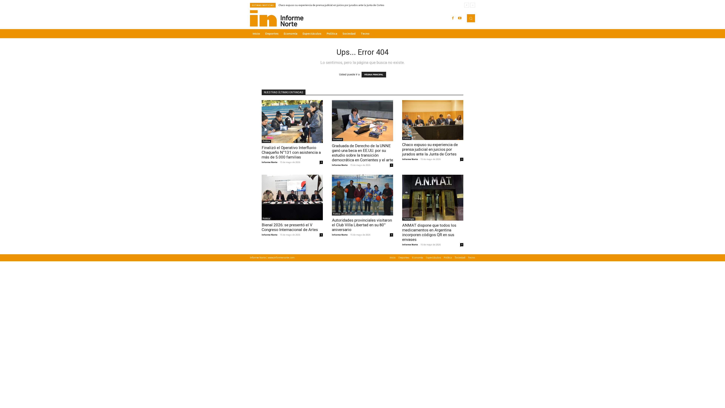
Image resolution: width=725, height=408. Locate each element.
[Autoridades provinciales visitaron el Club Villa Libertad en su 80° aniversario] (362, 195)
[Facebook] (453, 18)
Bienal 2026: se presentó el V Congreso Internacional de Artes (290, 227)
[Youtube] (459, 18)
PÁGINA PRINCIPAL (373, 74)
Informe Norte (269, 162)
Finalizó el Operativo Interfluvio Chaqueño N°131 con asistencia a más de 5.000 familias (291, 152)
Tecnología (408, 219)
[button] (471, 18)
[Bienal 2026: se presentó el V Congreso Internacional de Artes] (292, 197)
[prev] (466, 5)
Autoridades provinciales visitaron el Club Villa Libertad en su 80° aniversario (362, 225)
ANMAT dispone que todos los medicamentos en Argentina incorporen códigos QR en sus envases (429, 232)
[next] (472, 5)
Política (266, 141)
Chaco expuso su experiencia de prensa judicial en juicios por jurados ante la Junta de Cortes (331, 5)
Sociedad (337, 139)
